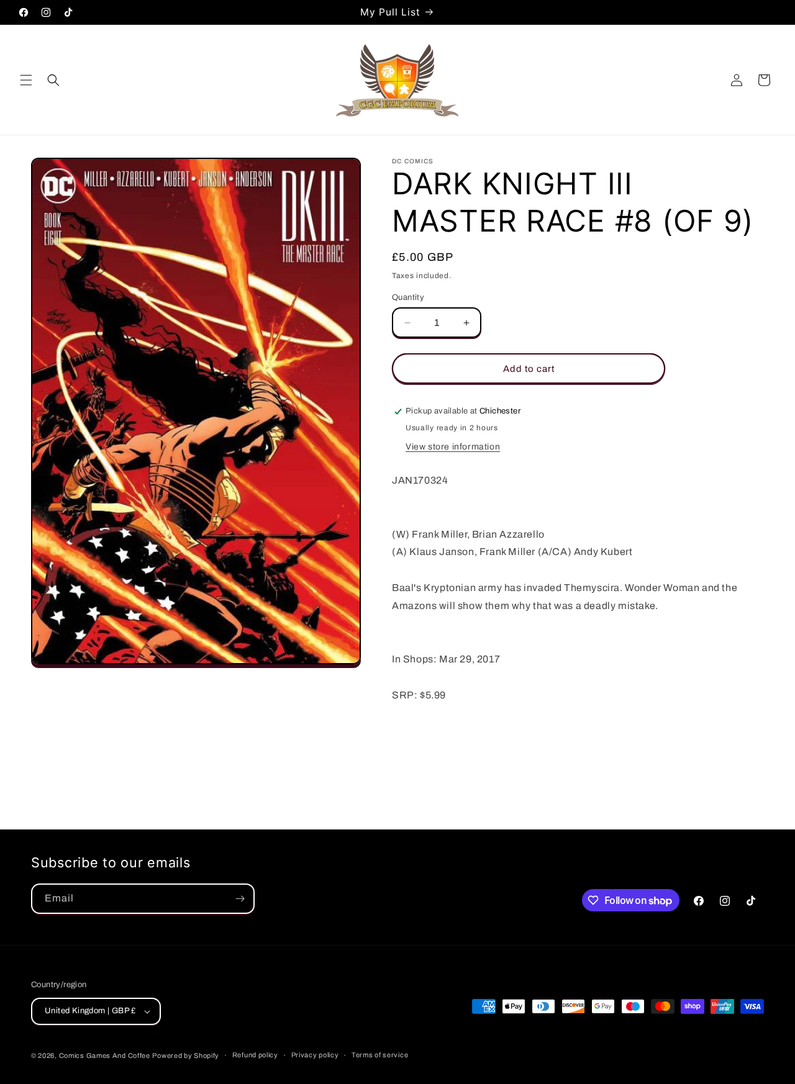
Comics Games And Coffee (104, 1055)
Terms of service (380, 1055)
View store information (453, 446)
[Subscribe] (239, 898)
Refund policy (255, 1055)
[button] (26, 80)
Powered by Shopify (185, 1055)
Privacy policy (315, 1055)
